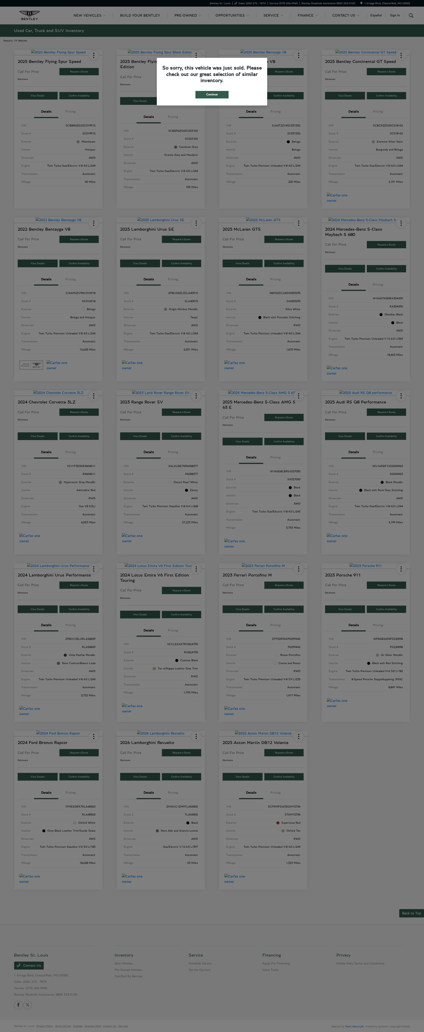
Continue (212, 94)
